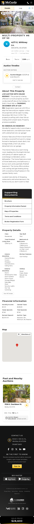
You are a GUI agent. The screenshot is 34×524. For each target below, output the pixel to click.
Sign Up (17, 466)
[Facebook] (8, 449)
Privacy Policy (7, 491)
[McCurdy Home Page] (9, 2)
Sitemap (21, 491)
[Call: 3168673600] (28, 2)
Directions (25, 334)
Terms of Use (15, 491)
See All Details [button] (8, 293)
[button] (29, 8)
